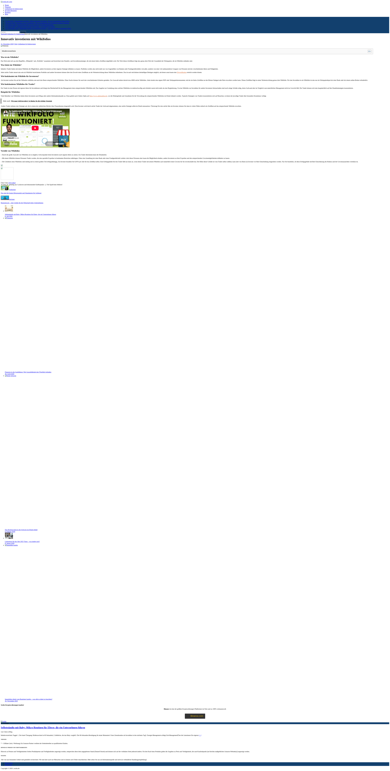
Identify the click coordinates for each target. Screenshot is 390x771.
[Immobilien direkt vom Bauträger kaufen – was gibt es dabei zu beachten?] (157, 545)
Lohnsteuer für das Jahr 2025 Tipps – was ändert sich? (22, 541)
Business (8, 12)
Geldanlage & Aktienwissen (14, 9)
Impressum (8, 765)
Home (7, 5)
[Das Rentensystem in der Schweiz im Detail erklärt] (157, 376)
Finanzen (8, 7)
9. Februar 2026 (10, 531)
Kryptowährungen (11, 10)
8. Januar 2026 (9, 543)
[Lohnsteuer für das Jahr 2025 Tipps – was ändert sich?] (9, 538)
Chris (15, 44)
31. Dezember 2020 (7, 44)
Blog (6, 14)
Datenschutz (9, 763)
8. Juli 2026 (8, 216)
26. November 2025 (11, 701)
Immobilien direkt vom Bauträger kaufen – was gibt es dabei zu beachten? (28, 699)
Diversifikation (181, 72)
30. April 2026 (9, 374)
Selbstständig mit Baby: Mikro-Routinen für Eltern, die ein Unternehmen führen (30, 214)
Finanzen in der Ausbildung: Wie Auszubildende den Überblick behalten (28, 372)
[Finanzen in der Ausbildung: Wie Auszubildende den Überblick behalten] (157, 218)
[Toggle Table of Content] (368, 51)
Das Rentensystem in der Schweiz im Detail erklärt (21, 530)
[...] (200, 735)
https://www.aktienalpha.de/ (98, 96)
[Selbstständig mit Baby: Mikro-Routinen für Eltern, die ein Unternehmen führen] (9, 211)
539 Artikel (12, 183)
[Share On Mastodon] (2, 166)
